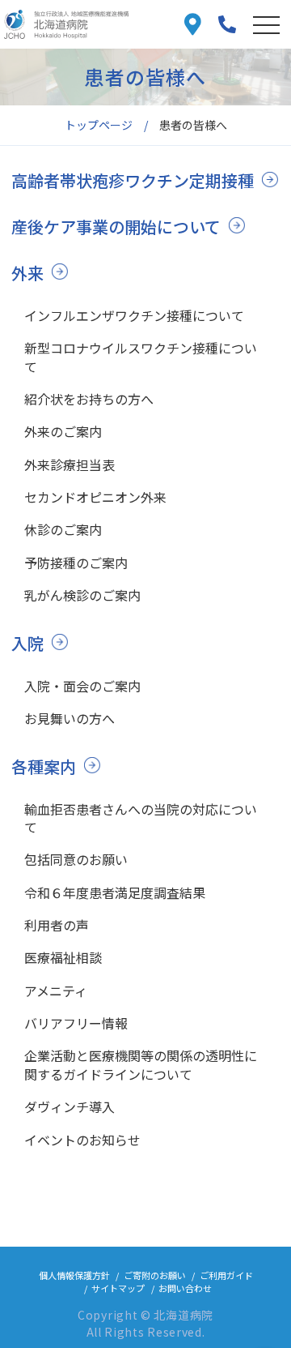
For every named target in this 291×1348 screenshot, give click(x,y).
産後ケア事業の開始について (116, 226)
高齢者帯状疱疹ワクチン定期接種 (132, 180)
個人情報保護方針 (74, 1275)
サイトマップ (118, 1288)
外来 (27, 273)
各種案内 (43, 766)
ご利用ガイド (226, 1275)
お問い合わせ (185, 1288)
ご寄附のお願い (155, 1275)
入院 (27, 643)
